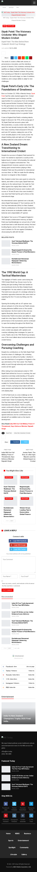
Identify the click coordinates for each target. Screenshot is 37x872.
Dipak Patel (9, 433)
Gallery (24, 854)
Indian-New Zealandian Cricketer (22, 433)
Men (4, 26)
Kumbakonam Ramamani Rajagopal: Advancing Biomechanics (20, 261)
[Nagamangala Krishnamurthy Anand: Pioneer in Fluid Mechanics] (6, 252)
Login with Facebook (19, 541)
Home (8, 834)
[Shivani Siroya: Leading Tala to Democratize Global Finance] (26, 501)
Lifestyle (13, 854)
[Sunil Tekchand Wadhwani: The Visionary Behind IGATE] (6, 243)
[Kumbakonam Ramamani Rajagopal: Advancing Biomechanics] (6, 261)
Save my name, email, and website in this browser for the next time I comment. (18, 585)
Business (27, 834)
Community (24, 847)
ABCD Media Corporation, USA (22, 867)
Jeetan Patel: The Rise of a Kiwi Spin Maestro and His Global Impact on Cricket (28, 457)
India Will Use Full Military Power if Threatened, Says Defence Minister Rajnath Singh (18, 426)
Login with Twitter (20, 549)
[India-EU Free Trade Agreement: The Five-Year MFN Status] (6, 605)
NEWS (17, 834)
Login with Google (20, 545)
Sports (10, 841)
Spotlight (11, 26)
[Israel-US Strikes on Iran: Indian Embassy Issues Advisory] (6, 614)
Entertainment (23, 841)
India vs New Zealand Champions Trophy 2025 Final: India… (17, 718)
